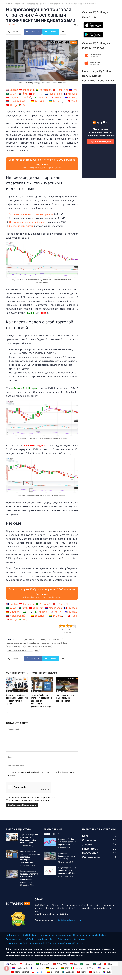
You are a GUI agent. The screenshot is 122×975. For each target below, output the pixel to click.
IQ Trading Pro (13, 935)
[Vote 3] (67, 626)
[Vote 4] (71, 626)
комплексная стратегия (16, 643)
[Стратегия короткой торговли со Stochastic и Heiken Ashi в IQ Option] (17, 684)
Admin (12, 25)
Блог (52, 939)
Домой (9, 4)
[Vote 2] (64, 626)
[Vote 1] (60, 626)
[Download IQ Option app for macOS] (93, 58)
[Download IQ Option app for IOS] (93, 28)
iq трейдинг (30, 639)
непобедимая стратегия (39, 643)
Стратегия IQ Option (15, 647)
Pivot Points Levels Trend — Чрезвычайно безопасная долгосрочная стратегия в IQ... (30, 856)
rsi (49, 639)
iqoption (41, 639)
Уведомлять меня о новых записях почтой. (29, 800)
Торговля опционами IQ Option (19, 650)
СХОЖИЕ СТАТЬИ (17, 673)
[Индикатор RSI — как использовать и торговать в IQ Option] (50, 870)
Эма (36, 650)
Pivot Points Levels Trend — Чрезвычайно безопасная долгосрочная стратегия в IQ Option (41, 701)
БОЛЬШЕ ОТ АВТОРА (44, 673)
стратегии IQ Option (60, 643)
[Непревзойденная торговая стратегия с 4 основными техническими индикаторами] (12, 874)
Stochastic (57, 639)
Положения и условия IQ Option (89, 935)
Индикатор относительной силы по (28, 222)
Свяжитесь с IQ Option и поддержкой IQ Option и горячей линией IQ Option (44, 943)
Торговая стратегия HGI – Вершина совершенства (65, 698)
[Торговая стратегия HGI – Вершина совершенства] (67, 684)
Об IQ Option (29, 935)
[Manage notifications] (6, 968)
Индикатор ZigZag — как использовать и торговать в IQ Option (67, 842)
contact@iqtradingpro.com (68, 920)
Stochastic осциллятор (21, 226)
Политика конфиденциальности (55, 935)
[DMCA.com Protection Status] (18, 926)
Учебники (42, 939)
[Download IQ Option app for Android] (93, 38)
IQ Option (18, 639)
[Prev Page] (8, 712)
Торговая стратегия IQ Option (39, 647)
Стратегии (19, 4)
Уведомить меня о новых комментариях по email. (33, 797)
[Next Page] (12, 712)
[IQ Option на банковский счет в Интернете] (50, 856)
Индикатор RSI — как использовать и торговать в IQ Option (67, 870)
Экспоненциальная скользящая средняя (31, 214)
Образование (64, 939)
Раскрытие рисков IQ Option (20, 939)
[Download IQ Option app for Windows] (93, 66)
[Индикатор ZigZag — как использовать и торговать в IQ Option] (50, 842)
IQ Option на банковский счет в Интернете (66, 856)
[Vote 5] (74, 626)
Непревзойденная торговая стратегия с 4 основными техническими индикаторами (29, 876)
